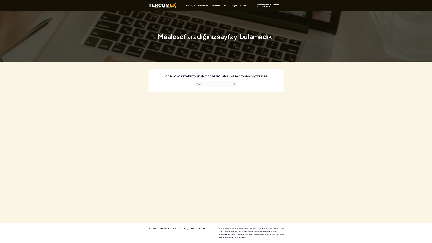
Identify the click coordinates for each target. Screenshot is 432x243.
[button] (268, 5)
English (243, 5)
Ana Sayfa (190, 5)
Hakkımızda (203, 5)
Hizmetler (216, 5)
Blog (225, 5)
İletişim (234, 5)
